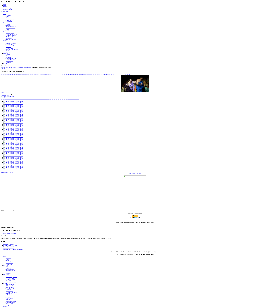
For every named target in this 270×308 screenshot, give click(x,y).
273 (68, 99)
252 (119, 74)
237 (60, 74)
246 (96, 74)
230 (33, 74)
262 (25, 99)
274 (72, 99)
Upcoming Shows (10, 33)
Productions (6, 31)
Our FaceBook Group (11, 58)
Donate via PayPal (7, 9)
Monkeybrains (9, 48)
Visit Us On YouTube (11, 39)
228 (25, 74)
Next (2, 97)
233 (45, 74)
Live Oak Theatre (10, 44)
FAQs (4, 5)
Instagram (8, 62)
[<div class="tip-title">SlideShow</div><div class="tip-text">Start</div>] (2, 92)
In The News (9, 57)
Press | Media (6, 53)
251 (115, 74)
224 (9, 74)
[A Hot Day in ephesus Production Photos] (13, 101)
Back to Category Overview (7, 68)
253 (123, 74)
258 (9, 99)
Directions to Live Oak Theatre (10, 245)
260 (17, 99)
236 (56, 74)
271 (60, 99)
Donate (7, 29)
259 (13, 99)
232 (41, 74)
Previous (8, 95)
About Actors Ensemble (8, 244)
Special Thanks (9, 20)
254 (127, 74)
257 (5, 99)
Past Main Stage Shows (11, 34)
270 (56, 99)
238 (64, 74)
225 (13, 74)
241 (76, 74)
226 (17, 74)
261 (21, 99)
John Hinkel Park (10, 42)
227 (21, 74)
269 (52, 99)
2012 (10, 67)
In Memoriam (9, 21)
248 (104, 74)
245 (92, 74)
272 (64, 99)
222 (1, 74)
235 (52, 74)
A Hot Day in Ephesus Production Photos (22, 67)
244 (88, 74)
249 (108, 74)
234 (49, 74)
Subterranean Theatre (11, 43)
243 (84, 74)
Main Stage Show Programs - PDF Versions (13, 249)
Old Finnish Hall (10, 45)
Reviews (8, 54)
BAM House (9, 50)
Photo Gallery (9, 38)
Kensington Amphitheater (12, 49)
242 (80, 74)
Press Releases (9, 55)
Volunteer (8, 24)
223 (5, 74)
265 (37, 99)
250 (111, 74)
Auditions (8, 25)
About (7, 16)
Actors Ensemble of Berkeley (9, 233)
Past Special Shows (10, 36)
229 (29, 74)
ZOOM (8, 52)
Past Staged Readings (11, 35)
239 (68, 74)
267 (45, 99)
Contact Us (5, 6)
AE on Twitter (9, 61)
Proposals (8, 30)
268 (49, 99)
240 (72, 74)
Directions (5, 40)
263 (29, 99)
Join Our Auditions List (8, 248)
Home (4, 4)
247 (100, 74)
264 (33, 99)
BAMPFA (8, 47)
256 (1, 99)
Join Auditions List (10, 28)
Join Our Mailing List (8, 8)
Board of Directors (10, 19)
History (7, 17)
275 (76, 99)
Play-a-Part (5, 22)
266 (41, 99)
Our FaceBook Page (10, 59)
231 (37, 74)
